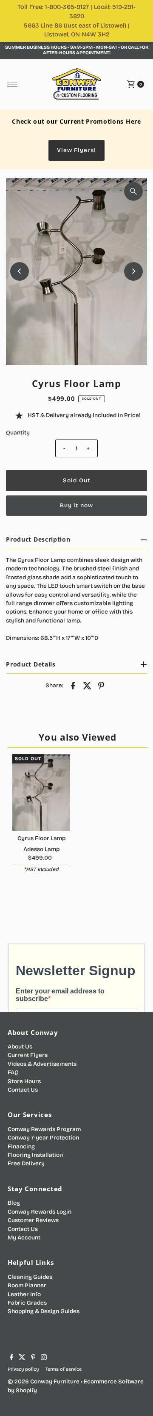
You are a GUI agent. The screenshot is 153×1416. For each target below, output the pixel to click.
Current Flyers (28, 1055)
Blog (14, 1202)
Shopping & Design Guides (43, 1311)
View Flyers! (76, 150)
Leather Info (24, 1294)
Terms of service (63, 1369)
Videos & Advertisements (42, 1064)
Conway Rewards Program (44, 1129)
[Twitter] (22, 1358)
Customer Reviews (33, 1220)
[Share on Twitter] (87, 685)
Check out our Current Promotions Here (76, 121)
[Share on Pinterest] (101, 685)
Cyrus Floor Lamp (41, 838)
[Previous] (19, 271)
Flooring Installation (35, 1155)
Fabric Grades (27, 1302)
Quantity (18, 432)
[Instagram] (44, 1358)
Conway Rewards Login (39, 1211)
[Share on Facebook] (73, 685)
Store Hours (24, 1081)
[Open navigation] (12, 84)
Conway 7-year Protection (43, 1137)
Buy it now (76, 505)
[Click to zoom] (133, 191)
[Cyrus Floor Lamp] (41, 792)
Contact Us (23, 1089)
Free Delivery (26, 1163)
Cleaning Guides (30, 1276)
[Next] (133, 271)
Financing (21, 1146)
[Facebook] (11, 1358)
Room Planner (27, 1285)
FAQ (13, 1072)
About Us (20, 1046)
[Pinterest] (33, 1358)
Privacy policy (23, 1369)
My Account (24, 1237)
